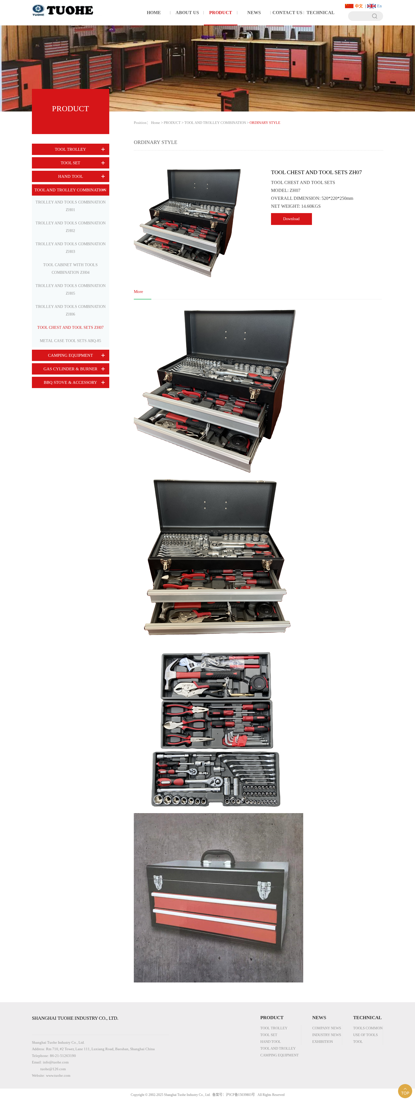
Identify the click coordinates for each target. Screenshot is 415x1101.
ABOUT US (187, 12)
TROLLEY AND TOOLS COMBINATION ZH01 (71, 206)
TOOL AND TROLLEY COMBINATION (70, 190)
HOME (154, 12)
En (379, 6)
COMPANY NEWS (326, 1028)
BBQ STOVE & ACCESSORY (70, 382)
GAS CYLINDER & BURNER (70, 369)
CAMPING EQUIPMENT (70, 355)
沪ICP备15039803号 (240, 1095)
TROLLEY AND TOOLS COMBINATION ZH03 (71, 248)
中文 (359, 6)
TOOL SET (70, 163)
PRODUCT (220, 12)
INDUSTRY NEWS (326, 1035)
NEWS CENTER (254, 17)
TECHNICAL (321, 12)
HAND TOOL (70, 176)
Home (155, 123)
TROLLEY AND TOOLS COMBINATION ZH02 (71, 227)
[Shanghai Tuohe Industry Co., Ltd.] (67, 8)
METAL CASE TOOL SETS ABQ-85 (70, 341)
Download (291, 219)
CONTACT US (287, 12)
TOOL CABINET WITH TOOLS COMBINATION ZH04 (70, 269)
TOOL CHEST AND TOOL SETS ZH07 (70, 327)
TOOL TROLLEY (70, 149)
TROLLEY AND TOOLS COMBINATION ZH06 (71, 310)
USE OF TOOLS (365, 1035)
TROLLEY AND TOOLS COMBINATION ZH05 (71, 290)
